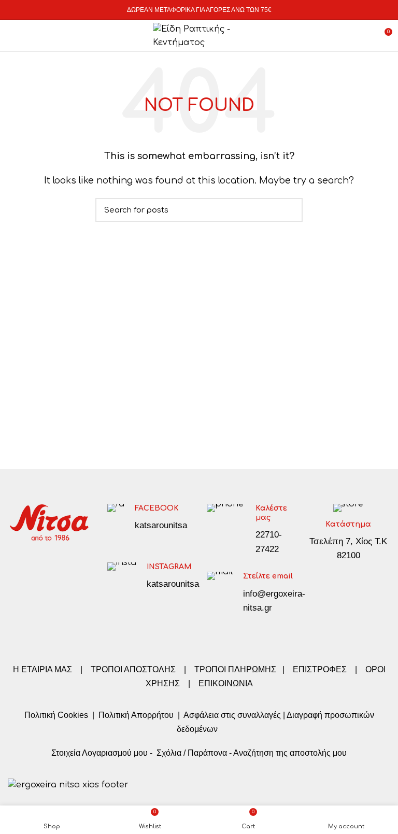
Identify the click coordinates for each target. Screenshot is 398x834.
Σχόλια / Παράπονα (192, 752)
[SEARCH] (289, 210)
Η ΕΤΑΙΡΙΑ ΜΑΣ (43, 669)
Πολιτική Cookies (56, 715)
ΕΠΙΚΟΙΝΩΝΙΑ (225, 683)
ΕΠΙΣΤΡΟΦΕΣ (320, 669)
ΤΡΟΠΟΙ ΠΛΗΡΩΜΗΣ (235, 669)
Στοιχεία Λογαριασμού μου (99, 752)
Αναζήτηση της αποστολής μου (290, 752)
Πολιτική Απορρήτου (135, 715)
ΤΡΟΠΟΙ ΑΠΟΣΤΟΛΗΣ (133, 669)
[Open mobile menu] (13, 35)
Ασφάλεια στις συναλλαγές (232, 715)
